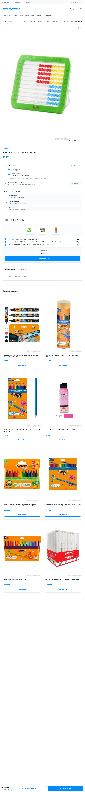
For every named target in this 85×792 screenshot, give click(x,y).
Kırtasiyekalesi (8, 21)
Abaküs (55, 21)
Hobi (32, 16)
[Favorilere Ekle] (78, 28)
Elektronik (47, 16)
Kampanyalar (5, 2)
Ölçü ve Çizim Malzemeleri (39, 21)
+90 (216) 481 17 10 (78, 2)
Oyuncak (39, 16)
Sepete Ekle (22, 365)
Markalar (17, 2)
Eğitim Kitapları (24, 16)
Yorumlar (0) (24, 269)
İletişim (28, 2)
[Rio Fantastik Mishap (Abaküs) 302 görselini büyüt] (42, 83)
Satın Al (30, 788)
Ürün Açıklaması (10, 269)
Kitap (15, 16)
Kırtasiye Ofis (7, 16)
